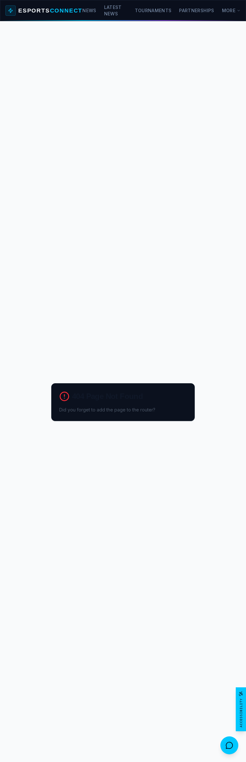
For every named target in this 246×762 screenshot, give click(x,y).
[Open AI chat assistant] (229, 745)
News (89, 10)
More (228, 10)
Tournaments (153, 10)
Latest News (113, 10)
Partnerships (196, 10)
